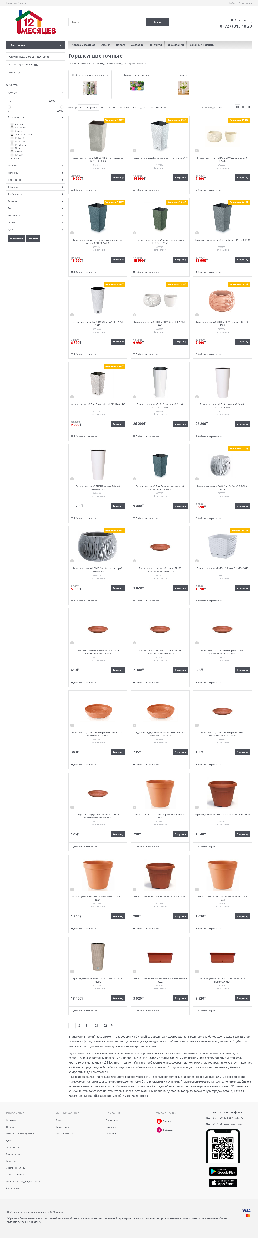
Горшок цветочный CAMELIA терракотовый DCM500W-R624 (222, 980)
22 (105, 1025)
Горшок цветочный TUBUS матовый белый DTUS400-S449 (222, 406)
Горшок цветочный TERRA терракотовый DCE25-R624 (222, 814)
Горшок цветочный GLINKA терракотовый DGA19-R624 (98, 898)
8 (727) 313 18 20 (214, 1117)
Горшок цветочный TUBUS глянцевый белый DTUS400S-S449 (160, 406)
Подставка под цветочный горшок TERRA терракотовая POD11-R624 (222, 734)
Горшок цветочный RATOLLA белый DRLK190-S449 (222, 568)
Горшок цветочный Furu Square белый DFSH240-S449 (97, 404)
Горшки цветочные (134, 75)
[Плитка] (237, 106)
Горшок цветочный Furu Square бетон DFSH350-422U (222, 239)
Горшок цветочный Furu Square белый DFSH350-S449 (160, 157)
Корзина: (242, 20)
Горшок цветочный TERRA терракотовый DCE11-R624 (160, 896)
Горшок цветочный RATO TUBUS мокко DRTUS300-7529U (98, 980)
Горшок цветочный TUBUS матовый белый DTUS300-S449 (97, 488)
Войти (232, 3)
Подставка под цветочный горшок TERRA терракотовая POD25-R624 (98, 652)
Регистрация (245, 3)
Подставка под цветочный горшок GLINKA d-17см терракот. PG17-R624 (97, 734)
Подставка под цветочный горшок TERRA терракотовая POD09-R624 (98, 816)
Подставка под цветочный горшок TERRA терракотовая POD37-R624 (160, 570)
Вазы (181, 75)
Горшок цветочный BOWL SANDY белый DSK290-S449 (222, 488)
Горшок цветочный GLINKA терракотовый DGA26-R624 (222, 898)
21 (96, 1025)
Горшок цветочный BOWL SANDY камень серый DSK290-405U (98, 570)
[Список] (243, 106)
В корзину (118, 177)
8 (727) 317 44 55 (214, 1123)
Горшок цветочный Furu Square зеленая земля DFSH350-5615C (160, 241)
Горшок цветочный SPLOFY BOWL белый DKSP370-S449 (160, 324)
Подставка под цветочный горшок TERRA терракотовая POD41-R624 (160, 652)
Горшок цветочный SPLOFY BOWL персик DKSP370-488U (222, 324)
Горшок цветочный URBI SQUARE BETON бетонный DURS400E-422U (97, 159)
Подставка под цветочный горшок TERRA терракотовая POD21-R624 (222, 652)
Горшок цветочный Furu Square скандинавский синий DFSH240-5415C (160, 488)
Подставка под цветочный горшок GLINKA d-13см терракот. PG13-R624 (160, 734)
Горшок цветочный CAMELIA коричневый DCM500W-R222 (160, 980)
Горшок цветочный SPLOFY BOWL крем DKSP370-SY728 (222, 159)
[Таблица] (249, 106)
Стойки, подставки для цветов (88, 75)
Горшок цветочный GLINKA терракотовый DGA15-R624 (160, 816)
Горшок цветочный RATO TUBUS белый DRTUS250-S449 (98, 324)
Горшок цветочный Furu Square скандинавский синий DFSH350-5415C (97, 241)
